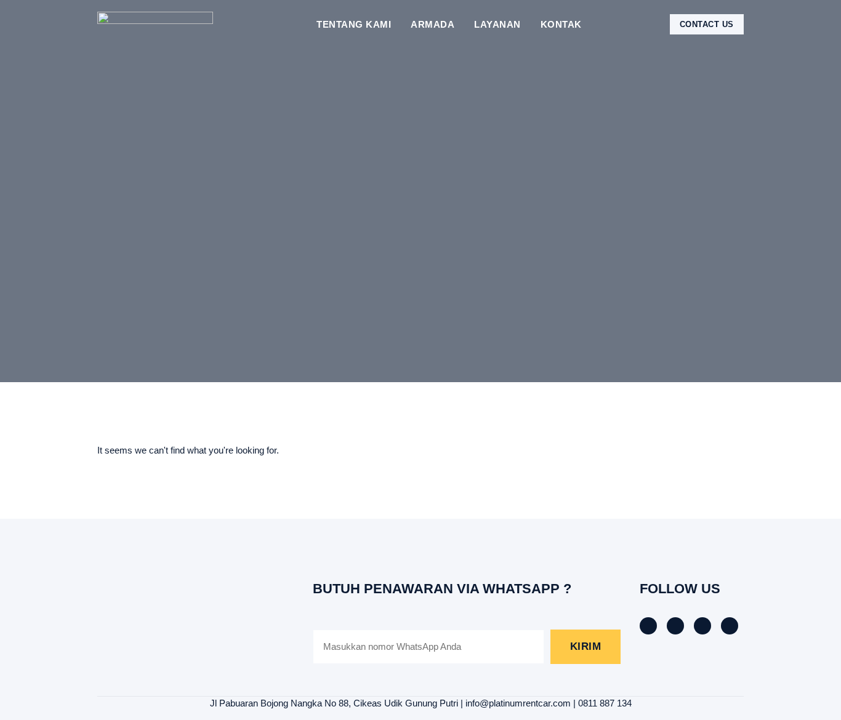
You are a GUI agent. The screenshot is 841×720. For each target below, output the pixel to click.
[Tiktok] (675, 625)
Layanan (497, 24)
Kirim (586, 646)
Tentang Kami (353, 24)
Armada (432, 24)
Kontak (561, 24)
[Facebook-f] (648, 625)
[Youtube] (729, 625)
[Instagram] (702, 625)
